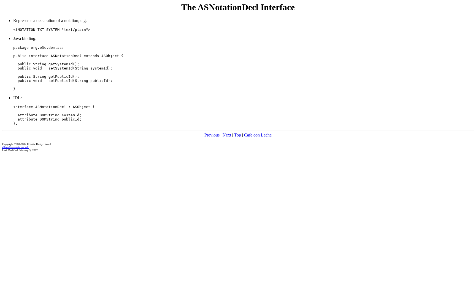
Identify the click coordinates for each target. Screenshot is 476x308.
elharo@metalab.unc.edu (15, 147)
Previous (212, 135)
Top (237, 135)
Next (227, 135)
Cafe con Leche (258, 135)
